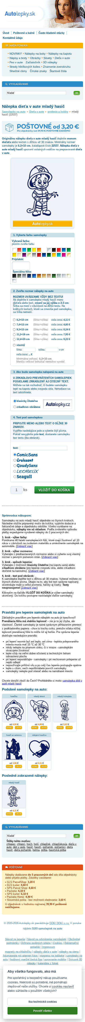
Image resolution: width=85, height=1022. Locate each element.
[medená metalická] (39, 276)
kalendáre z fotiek (48, 963)
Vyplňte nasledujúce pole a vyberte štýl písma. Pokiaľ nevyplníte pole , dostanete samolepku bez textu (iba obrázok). (41, 430)
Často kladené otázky (51, 32)
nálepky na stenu (69, 951)
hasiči (37, 847)
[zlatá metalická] (44, 276)
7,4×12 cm (22, 324)
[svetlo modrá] (24, 250)
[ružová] (63, 255)
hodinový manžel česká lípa (26, 959)
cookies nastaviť (63, 986)
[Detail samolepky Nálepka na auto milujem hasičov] (34, 766)
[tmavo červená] (39, 255)
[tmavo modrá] (44, 255)
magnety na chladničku (18, 951)
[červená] (59, 250)
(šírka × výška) (40, 319)
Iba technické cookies (42, 1001)
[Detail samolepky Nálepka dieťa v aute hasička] (9, 727)
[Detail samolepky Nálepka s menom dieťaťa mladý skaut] (34, 727)
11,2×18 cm (23, 334)
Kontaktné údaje (13, 37)
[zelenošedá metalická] (59, 276)
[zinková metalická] (19, 276)
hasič (30, 847)
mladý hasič (14, 782)
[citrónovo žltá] (34, 250)
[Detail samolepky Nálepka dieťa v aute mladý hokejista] (60, 727)
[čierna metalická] (14, 276)
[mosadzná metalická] (49, 276)
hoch (29, 844)
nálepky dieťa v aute (45, 951)
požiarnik (48, 847)
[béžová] (19, 255)
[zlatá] (29, 255)
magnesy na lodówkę (52, 955)
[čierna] (54, 250)
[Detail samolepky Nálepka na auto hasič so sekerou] (9, 766)
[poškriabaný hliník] (63, 276)
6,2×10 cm (22, 319)
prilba (44, 850)
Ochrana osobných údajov (36, 942)
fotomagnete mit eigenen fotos (20, 955)
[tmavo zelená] (49, 255)
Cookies (57, 942)
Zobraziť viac (24, 546)
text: (16, 447)
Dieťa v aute (36, 111)
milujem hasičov (39, 735)
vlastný (21, 345)
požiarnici (60, 847)
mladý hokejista (65, 696)
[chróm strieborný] (14, 280)
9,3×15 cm (22, 329)
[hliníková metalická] (24, 276)
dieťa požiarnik (22, 850)
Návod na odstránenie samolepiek (46, 939)
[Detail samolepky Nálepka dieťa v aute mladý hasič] (9, 813)
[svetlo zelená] (29, 250)
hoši (36, 844)
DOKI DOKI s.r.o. (59, 923)
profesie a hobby (58, 111)
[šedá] (34, 255)
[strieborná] (49, 250)
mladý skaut (39, 696)
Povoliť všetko (42, 1010)
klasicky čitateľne (27, 401)
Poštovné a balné (23, 32)
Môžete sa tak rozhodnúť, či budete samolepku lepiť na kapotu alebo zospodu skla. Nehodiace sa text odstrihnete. (42, 385)
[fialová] (24, 255)
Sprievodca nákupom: (17, 515)
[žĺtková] (54, 255)
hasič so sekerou (14, 735)
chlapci (21, 844)
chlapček (45, 844)
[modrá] (63, 250)
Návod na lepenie (15, 939)
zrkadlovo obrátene (28, 406)
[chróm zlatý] (68, 276)
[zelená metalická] (54, 276)
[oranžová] (39, 250)
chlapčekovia (59, 844)
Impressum (48, 946)
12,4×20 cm (23, 339)
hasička (13, 696)
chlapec (11, 844)
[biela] (14, 250)
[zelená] (68, 250)
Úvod (6, 32)
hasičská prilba (57, 850)
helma (36, 850)
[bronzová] (68, 255)
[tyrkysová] (59, 255)
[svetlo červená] (19, 250)
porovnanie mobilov (55, 959)
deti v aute (19, 847)
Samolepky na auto (14, 111)
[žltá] (14, 255)
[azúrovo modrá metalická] (34, 276)
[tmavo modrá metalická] (29, 276)
